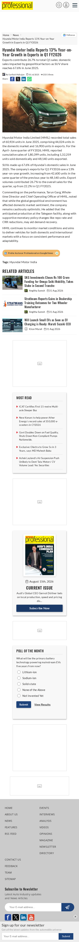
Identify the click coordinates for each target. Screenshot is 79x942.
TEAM (8, 872)
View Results (42, 704)
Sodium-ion (29, 678)
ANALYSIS (46, 821)
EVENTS (44, 808)
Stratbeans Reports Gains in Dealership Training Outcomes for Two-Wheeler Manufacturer (48, 303)
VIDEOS (44, 827)
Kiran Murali (35, 329)
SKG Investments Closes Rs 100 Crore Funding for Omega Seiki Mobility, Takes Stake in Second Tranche (48, 282)
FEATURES (11, 827)
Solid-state (29, 684)
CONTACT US (13, 859)
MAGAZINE (46, 840)
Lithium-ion (29, 672)
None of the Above (33, 689)
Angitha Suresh (37, 290)
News (16, 35)
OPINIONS (46, 833)
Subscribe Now (39, 608)
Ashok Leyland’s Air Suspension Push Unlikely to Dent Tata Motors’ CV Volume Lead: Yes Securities (39, 462)
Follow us (71, 35)
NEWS (8, 821)
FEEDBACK (11, 866)
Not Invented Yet (33, 695)
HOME (9, 808)
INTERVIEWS (47, 814)
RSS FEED (11, 833)
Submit (23, 704)
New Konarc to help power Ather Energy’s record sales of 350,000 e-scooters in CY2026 (38, 421)
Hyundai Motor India (23, 262)
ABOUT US (11, 814)
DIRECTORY (47, 853)
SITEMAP (10, 879)
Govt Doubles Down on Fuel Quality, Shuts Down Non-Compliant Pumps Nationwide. (38, 436)
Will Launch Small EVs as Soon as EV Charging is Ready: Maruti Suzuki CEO (47, 322)
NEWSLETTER (48, 846)
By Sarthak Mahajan (15, 74)
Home (6, 35)
